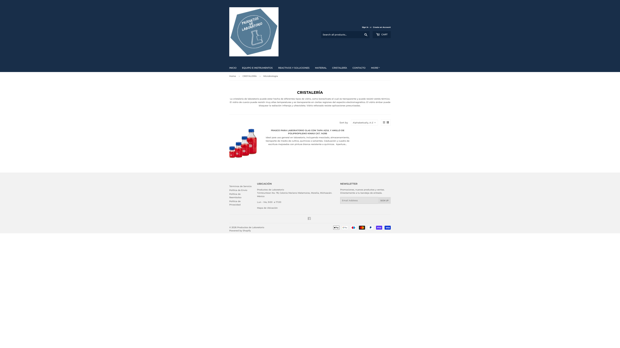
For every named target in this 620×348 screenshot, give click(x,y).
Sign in (365, 27)
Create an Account (382, 27)
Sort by (344, 122)
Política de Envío (238, 190)
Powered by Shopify (240, 230)
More (374, 67)
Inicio (233, 67)
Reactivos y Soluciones (294, 67)
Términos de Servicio (240, 186)
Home (232, 76)
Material (321, 67)
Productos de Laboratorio (250, 227)
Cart (384, 34)
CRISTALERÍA (250, 76)
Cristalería (339, 67)
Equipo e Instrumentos (257, 67)
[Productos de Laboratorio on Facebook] (309, 219)
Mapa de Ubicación (267, 208)
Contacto (359, 67)
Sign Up (384, 200)
